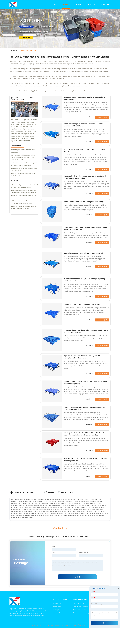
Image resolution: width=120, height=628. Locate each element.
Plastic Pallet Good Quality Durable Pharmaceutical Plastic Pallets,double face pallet (84, 408)
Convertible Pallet (79, 610)
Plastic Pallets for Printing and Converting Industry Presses (24, 169)
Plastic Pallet (57, 607)
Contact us (90, 4)
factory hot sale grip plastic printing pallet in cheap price (84, 253)
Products (66, 4)
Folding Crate (57, 604)
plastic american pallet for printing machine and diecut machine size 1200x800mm (83, 125)
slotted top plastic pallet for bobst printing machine (82, 304)
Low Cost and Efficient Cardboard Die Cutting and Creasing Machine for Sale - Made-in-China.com (23, 157)
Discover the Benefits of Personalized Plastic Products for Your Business (23, 175)
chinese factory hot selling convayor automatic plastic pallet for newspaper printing (85, 382)
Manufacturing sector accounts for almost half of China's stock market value (24, 186)
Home (55, 4)
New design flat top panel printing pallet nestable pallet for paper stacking (85, 98)
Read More (89, 117)
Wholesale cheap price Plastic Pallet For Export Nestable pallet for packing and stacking (86, 331)
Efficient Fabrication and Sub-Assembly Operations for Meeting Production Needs (23, 191)
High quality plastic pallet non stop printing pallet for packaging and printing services (82, 357)
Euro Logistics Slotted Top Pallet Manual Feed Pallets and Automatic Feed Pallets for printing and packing (84, 434)
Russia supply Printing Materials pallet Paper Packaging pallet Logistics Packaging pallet (85, 228)
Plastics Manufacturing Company (81, 613)
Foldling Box (57, 610)
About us (104, 4)
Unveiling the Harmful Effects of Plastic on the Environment (24, 151)
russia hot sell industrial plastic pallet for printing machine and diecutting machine (86, 459)
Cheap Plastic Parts (80, 604)
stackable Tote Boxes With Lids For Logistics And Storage (84, 202)
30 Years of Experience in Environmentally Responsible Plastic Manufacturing (24, 202)
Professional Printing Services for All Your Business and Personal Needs (24, 207)
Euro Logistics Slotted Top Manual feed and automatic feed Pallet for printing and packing (85, 177)
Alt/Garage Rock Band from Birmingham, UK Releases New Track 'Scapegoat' (24, 164)
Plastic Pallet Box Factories (82, 607)
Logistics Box (57, 613)
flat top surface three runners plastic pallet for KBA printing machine (84, 150)
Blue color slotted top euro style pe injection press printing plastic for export (84, 280)
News (78, 4)
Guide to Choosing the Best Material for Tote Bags (23, 197)
